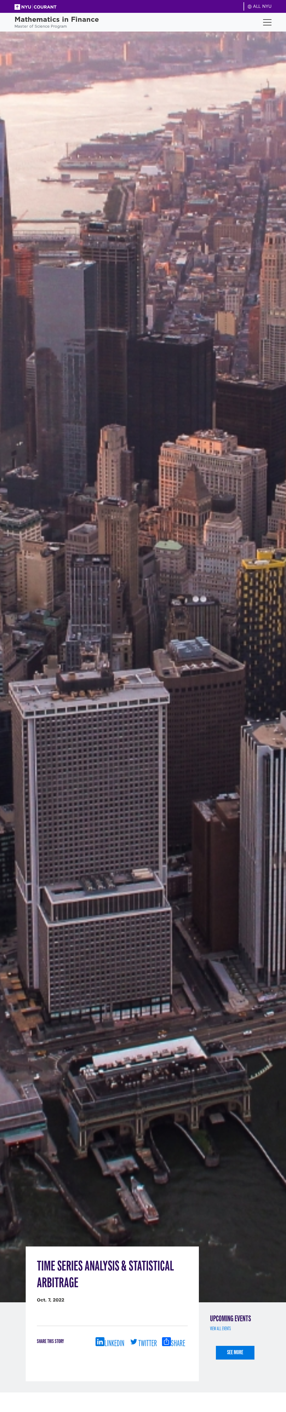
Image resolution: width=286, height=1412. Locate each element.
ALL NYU (261, 6)
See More (235, 1352)
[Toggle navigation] (267, 22)
